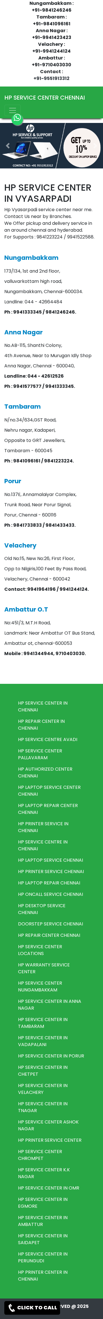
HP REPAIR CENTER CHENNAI (49, 935)
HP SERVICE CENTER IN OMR (48, 1188)
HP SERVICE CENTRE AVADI (47, 739)
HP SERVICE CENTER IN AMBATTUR (43, 1221)
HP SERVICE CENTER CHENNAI (45, 98)
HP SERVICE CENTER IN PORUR (51, 1056)
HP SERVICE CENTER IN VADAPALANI (43, 1041)
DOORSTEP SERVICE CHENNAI (50, 924)
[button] (7, 145)
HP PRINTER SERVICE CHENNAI (51, 871)
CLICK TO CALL (36, 1307)
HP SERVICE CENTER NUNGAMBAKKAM (40, 986)
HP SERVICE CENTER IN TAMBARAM (43, 1023)
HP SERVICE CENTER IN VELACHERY (43, 1089)
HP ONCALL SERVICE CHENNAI (50, 894)
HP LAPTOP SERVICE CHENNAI (50, 860)
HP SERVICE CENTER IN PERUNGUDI (43, 1257)
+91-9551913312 (51, 78)
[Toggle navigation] (13, 110)
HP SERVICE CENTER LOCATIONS (40, 950)
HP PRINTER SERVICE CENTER (50, 1140)
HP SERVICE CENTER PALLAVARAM (40, 754)
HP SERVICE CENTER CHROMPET (40, 1155)
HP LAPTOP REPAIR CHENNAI (49, 883)
